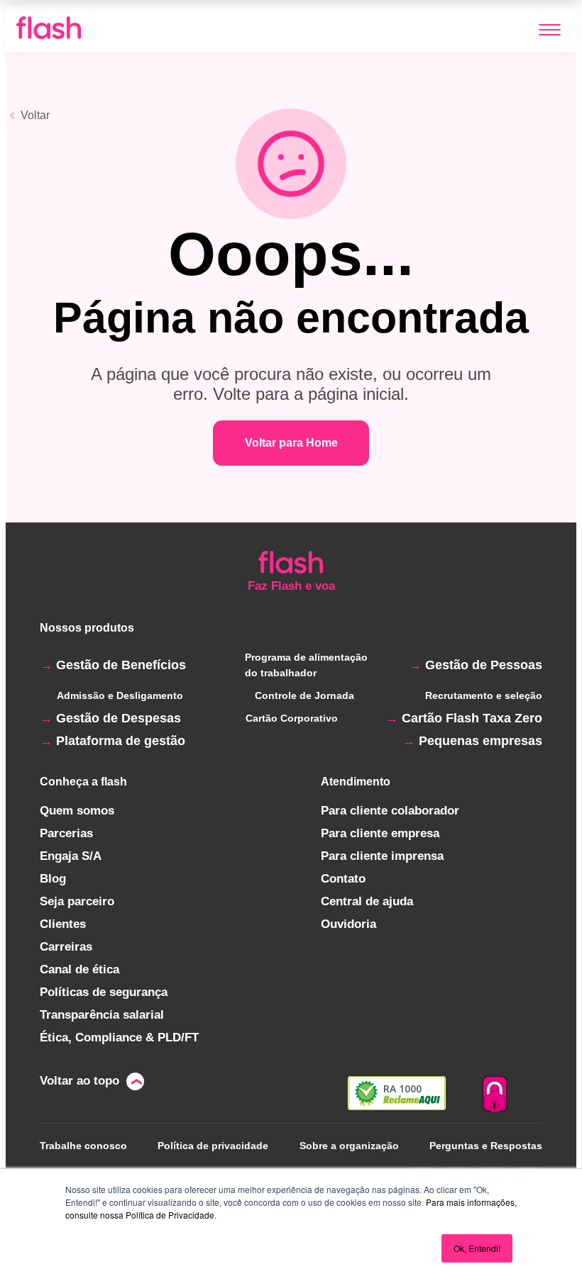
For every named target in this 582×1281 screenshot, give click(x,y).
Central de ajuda (367, 901)
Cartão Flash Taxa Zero (472, 718)
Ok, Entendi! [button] (477, 1248)
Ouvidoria (348, 924)
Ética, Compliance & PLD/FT (119, 1037)
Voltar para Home (291, 443)
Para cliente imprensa (382, 856)
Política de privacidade (213, 1145)
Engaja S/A (70, 856)
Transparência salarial (102, 1015)
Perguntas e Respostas (485, 1145)
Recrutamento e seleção (483, 695)
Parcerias (66, 833)
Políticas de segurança (104, 992)
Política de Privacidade (170, 1215)
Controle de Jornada (304, 695)
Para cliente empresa (380, 833)
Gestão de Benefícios (121, 665)
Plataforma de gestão (120, 741)
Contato (343, 878)
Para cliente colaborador (390, 810)
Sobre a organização (349, 1145)
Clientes (63, 924)
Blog (53, 878)
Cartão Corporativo (292, 718)
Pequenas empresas (480, 741)
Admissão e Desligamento (120, 695)
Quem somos (77, 810)
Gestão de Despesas (118, 718)
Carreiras (66, 946)
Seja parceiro (77, 901)
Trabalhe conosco (83, 1145)
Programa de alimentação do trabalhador (306, 664)
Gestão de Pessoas (483, 665)
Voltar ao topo (79, 1080)
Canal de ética (79, 969)
